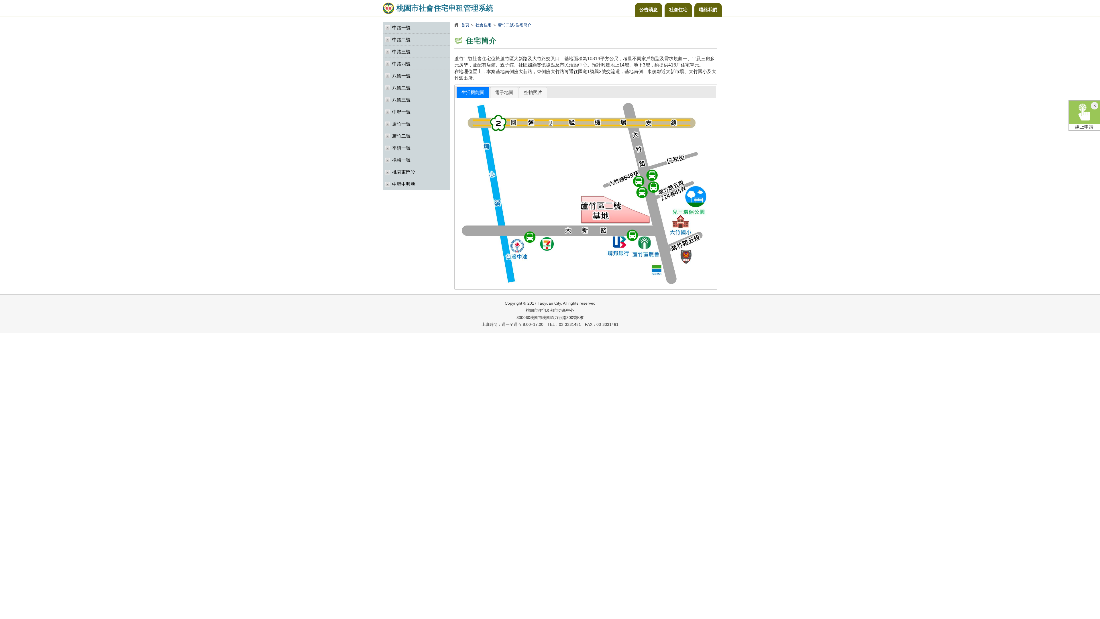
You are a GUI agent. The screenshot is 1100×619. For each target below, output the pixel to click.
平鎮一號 (401, 148)
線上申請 (1084, 126)
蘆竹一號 (401, 124)
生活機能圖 (472, 92)
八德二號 (401, 87)
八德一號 (401, 75)
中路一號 (401, 27)
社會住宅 (678, 9)
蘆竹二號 (401, 136)
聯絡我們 (708, 9)
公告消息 (648, 9)
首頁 (465, 25)
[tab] (473, 92)
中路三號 (401, 51)
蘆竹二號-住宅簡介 (514, 25)
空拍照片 (533, 92)
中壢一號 (401, 111)
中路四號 (401, 63)
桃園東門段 (403, 172)
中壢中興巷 (403, 184)
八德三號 (401, 99)
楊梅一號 (401, 160)
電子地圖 (504, 92)
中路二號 (401, 39)
